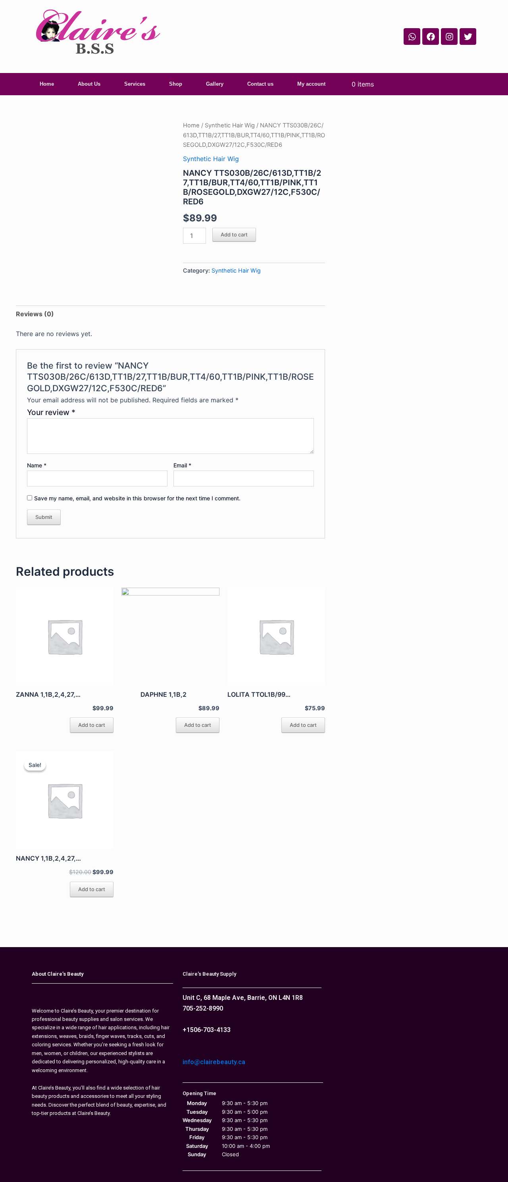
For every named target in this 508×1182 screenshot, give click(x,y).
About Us (89, 84)
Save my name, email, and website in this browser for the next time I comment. (137, 498)
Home (47, 84)
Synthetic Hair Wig (230, 125)
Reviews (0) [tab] (35, 314)
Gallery (214, 84)
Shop (175, 84)
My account (311, 84)
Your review (51, 412)
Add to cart (234, 234)
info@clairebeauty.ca (214, 1062)
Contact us (260, 84)
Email (182, 465)
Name (36, 465)
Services (134, 84)
